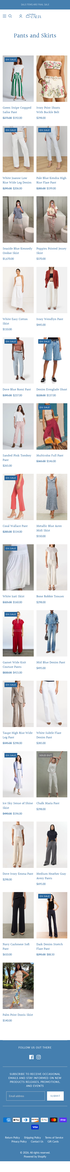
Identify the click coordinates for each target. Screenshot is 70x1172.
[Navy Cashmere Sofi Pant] (18, 915)
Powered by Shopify (35, 1156)
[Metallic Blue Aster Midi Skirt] (51, 497)
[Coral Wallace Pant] (18, 497)
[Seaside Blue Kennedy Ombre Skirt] (18, 219)
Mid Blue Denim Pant (50, 662)
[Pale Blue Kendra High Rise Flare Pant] (51, 149)
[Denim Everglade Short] (51, 360)
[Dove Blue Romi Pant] (18, 360)
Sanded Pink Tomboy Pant (17, 458)
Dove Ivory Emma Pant (18, 873)
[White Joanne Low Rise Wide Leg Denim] (18, 149)
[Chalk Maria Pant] (51, 774)
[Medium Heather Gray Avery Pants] (51, 845)
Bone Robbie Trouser (50, 596)
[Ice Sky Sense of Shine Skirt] (18, 774)
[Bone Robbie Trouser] (51, 567)
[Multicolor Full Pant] (51, 426)
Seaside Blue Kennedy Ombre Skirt (17, 251)
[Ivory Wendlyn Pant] (51, 290)
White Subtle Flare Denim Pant (48, 735)
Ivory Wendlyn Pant (49, 319)
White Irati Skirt (13, 596)
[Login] (21, 16)
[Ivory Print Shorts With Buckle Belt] (51, 78)
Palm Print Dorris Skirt (18, 1015)
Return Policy (12, 1137)
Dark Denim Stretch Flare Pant (49, 946)
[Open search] (10, 16)
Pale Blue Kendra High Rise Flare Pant (51, 180)
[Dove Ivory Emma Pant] (18, 845)
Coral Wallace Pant (15, 526)
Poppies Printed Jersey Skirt (51, 251)
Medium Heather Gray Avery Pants (51, 876)
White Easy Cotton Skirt (15, 321)
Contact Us (37, 1141)
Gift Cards (53, 1141)
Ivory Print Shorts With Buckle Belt (48, 110)
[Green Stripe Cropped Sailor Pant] (18, 78)
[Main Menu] (4, 16)
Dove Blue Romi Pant (17, 389)
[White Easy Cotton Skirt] (18, 290)
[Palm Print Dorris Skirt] (18, 986)
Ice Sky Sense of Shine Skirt (18, 805)
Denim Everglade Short (51, 389)
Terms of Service (54, 1137)
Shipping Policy (32, 1137)
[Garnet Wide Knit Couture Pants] (18, 633)
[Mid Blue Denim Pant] (51, 633)
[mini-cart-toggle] (28, 16)
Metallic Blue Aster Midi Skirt (49, 528)
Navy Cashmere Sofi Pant (16, 946)
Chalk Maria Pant (47, 803)
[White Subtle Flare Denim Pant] (51, 704)
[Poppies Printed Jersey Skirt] (51, 219)
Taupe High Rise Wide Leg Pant (17, 735)
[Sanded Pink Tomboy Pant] (18, 426)
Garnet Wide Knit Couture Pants (14, 665)
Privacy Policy (19, 1141)
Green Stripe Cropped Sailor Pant (17, 110)
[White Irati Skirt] (18, 567)
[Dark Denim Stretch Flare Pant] (51, 915)
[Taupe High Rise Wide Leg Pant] (18, 704)
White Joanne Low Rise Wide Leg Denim (17, 180)
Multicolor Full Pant (49, 455)
